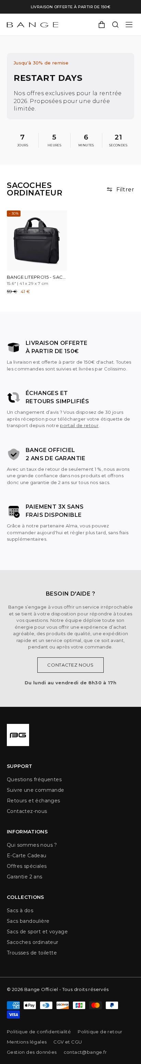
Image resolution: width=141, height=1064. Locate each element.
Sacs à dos (20, 910)
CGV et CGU (67, 1042)
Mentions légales (27, 1042)
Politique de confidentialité (39, 1031)
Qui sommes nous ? (32, 845)
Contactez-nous (27, 811)
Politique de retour (100, 1031)
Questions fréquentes (34, 779)
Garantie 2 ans (24, 877)
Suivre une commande (35, 790)
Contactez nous (70, 665)
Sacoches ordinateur (33, 942)
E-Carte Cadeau (27, 855)
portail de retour (79, 425)
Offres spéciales (27, 866)
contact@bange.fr (85, 1052)
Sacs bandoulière (28, 921)
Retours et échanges (33, 801)
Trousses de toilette (32, 953)
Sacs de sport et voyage (37, 932)
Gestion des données (32, 1052)
